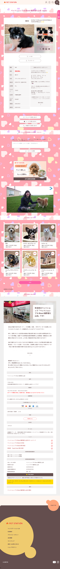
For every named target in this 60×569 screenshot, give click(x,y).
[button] (0, 567)
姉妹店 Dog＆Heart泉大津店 (15, 448)
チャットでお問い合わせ (31, 117)
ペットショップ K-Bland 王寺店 (15, 443)
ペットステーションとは (14, 528)
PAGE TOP (53, 505)
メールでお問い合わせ (31, 121)
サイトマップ (11, 541)
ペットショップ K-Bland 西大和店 (16, 445)
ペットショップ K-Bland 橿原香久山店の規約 (19, 490)
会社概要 (10, 538)
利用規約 (10, 531)
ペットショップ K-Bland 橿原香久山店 (29, 10)
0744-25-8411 (13, 390)
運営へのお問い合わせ (13, 544)
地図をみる (30, 418)
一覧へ (30, 282)
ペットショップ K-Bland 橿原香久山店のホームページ (21, 440)
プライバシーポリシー (13, 534)
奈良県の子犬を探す (8, 289)
